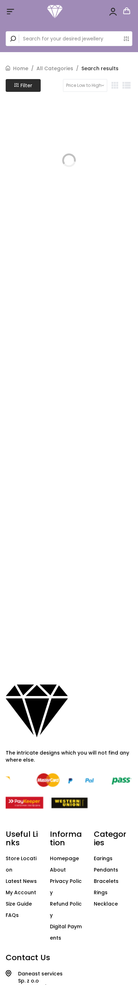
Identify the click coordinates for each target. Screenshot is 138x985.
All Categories (54, 68)
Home (20, 68)
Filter (25, 85)
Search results (100, 68)
